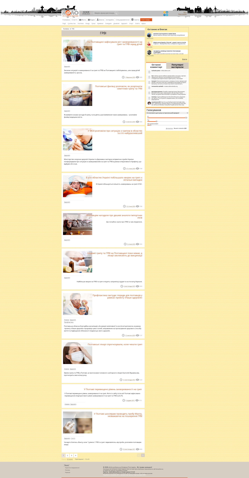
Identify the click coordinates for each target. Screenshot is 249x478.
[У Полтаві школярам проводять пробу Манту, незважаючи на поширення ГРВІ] (77, 422)
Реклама (67, 470)
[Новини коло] (70, 13)
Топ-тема (145, 20)
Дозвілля (116, 23)
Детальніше (169, 128)
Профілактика (68, 322)
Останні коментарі (156, 65)
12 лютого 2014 (130, 335)
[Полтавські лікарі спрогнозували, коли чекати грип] (77, 353)
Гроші (93, 23)
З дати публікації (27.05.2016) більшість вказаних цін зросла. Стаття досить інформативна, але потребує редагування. (168, 98)
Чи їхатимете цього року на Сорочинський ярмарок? (163, 113)
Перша (63, 459)
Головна (66, 20)
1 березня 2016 (130, 77)
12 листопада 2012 (129, 380)
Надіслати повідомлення (72, 468)
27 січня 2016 (130, 168)
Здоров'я (124, 23)
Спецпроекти (122, 20)
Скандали (108, 23)
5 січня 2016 (131, 244)
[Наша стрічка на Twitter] (167, 15)
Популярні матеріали (177, 65)
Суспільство (72, 23)
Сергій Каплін (150, 38)
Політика (81, 23)
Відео (92, 20)
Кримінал (100, 23)
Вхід (185, 12)
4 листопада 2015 (129, 286)
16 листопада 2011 (129, 449)
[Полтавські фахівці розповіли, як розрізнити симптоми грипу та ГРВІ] (77, 95)
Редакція (67, 472)
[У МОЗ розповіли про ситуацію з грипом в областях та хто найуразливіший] (77, 139)
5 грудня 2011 (130, 400)
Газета (136, 20)
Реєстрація (182, 14)
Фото (84, 20)
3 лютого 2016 (130, 122)
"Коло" (66, 465)
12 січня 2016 (130, 206)
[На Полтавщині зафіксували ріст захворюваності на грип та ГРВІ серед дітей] (77, 50)
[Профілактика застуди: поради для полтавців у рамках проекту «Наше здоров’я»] (77, 304)
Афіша (144, 23)
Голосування (154, 109)
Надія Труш (149, 47)
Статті (74, 20)
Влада (87, 23)
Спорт (131, 23)
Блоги (101, 20)
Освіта (137, 23)
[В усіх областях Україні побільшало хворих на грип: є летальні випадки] (77, 186)
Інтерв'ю (110, 20)
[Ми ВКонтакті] (167, 12)
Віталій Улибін (150, 55)
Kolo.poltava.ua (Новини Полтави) (122, 467)
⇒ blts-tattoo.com (161, 70)
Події (64, 23)
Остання (70, 459)
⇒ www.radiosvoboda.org (165, 86)
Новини (66, 320)
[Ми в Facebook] (164, 15)
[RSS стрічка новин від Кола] (164, 12)
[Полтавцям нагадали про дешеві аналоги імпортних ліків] (77, 224)
